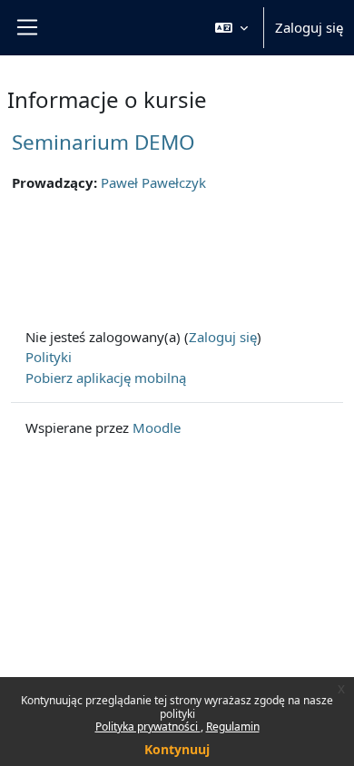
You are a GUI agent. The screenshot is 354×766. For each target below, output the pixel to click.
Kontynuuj (177, 749)
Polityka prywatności (148, 726)
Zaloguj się (309, 27)
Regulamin (233, 726)
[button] (231, 27)
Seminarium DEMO (103, 142)
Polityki (48, 357)
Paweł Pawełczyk (153, 182)
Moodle (157, 427)
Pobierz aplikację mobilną (105, 377)
